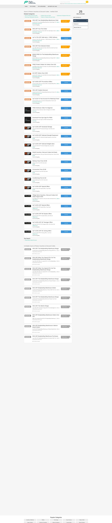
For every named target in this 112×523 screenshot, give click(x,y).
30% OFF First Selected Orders (41, 46)
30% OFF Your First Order (39, 28)
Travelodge (84, 3)
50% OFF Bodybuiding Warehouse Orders (44, 287)
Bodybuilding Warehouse (37, 23)
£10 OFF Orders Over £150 (40, 73)
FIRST (69, 46)
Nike (81, 3)
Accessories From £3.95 (39, 169)
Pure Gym (34, 111)
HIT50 (69, 315)
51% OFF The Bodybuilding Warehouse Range (45, 297)
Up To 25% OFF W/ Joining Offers (41, 230)
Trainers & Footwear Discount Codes (48, 17)
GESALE (68, 288)
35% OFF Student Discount (40, 90)
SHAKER (68, 65)
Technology (56, 519)
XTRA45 (68, 249)
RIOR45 (68, 306)
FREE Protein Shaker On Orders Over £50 (44, 64)
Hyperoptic (68, 3)
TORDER (68, 29)
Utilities (43, 519)
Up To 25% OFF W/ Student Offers (42, 213)
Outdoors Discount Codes (46, 15)
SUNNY (68, 21)
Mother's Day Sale (52, 6)
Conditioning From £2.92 (39, 178)
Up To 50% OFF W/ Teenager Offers (42, 222)
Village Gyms (35, 199)
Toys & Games (69, 519)
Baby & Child (82, 519)
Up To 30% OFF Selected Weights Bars (43, 143)
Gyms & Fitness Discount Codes (31, 15)
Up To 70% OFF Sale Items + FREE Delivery (44, 37)
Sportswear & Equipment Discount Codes (63, 15)
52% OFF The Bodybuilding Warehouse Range (45, 278)
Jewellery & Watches (30, 519)
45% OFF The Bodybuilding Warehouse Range (45, 248)
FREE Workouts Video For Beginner (42, 107)
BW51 (69, 297)
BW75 (69, 258)
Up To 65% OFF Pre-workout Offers (42, 81)
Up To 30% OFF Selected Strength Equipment (45, 135)
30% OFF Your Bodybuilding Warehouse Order (45, 20)
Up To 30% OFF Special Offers (41, 186)
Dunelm (66, 3)
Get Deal (66, 38)
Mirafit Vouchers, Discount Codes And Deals (44, 152)
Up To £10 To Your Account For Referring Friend (45, 98)
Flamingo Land (75, 3)
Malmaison (79, 3)
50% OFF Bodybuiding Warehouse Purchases (45, 336)
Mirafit (33, 129)
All (75, 20)
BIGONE (68, 326)
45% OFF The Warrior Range (40, 306)
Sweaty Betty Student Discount (31, 240)
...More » (57, 22)
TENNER (68, 74)
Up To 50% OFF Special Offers (41, 205)
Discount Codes (77, 27)
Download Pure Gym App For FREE (42, 117)
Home (26, 6)
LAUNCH (68, 279)
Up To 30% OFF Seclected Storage (42, 126)
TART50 (68, 337)
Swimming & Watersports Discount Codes (31, 17)
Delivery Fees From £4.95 (39, 161)
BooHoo (72, 3)
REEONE (68, 55)
